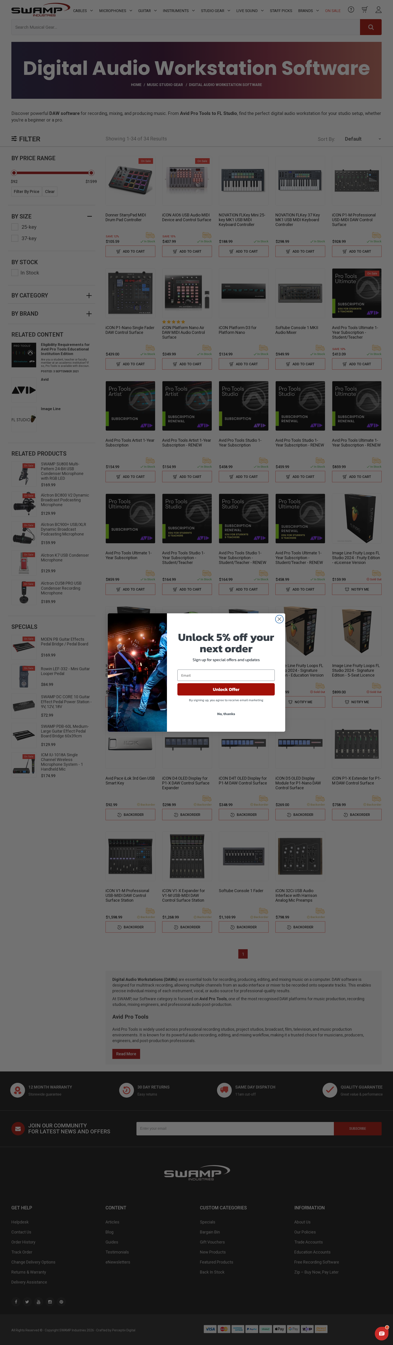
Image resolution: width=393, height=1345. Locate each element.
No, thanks (226, 713)
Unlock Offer (226, 689)
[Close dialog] (279, 619)
